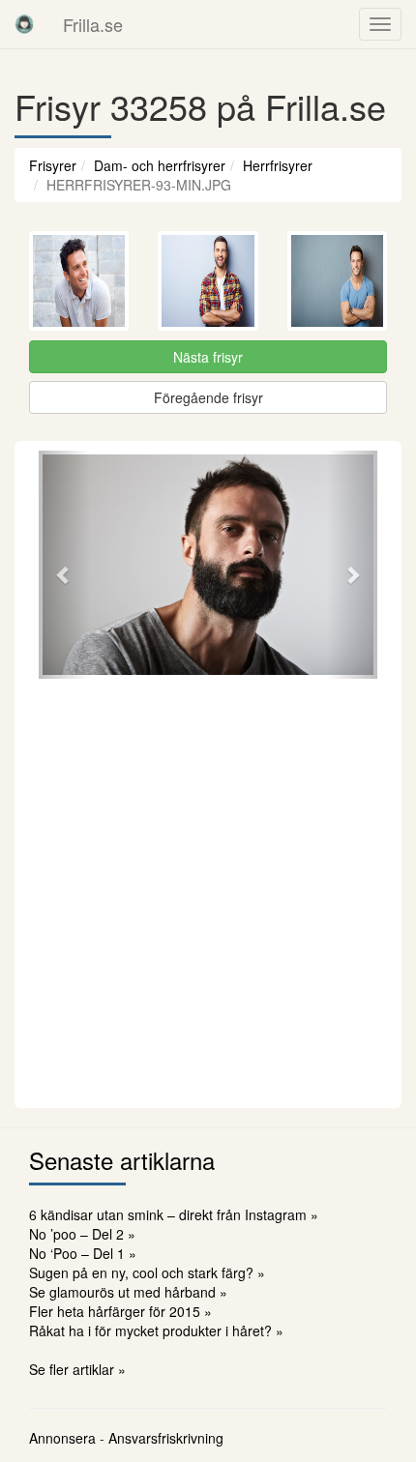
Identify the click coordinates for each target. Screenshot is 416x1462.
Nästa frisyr (208, 356)
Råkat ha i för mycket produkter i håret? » (156, 1330)
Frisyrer (52, 165)
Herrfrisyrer (277, 165)
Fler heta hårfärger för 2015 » (120, 1311)
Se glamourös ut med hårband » (128, 1291)
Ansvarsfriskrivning (165, 1437)
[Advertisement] (208, 890)
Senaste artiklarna (122, 1160)
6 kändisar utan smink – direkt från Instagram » (173, 1214)
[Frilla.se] (24, 24)
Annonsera (62, 1437)
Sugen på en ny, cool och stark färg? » (147, 1272)
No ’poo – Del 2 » (82, 1233)
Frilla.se (93, 24)
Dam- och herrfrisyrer (159, 165)
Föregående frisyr (208, 397)
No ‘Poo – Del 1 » (82, 1253)
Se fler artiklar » (77, 1369)
